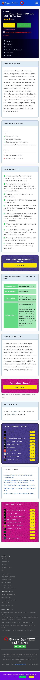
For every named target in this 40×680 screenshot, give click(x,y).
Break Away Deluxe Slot (15, 535)
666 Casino (11, 447)
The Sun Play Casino (8, 576)
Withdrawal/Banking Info (13, 50)
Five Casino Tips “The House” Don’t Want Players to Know (20, 489)
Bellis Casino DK (13, 456)
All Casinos (5, 559)
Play (32, 432)
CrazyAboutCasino (20, 664)
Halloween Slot (13, 538)
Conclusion (9, 53)
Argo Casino (12, 432)
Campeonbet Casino (14, 444)
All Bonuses (5, 561)
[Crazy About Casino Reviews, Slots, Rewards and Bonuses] (9, 3)
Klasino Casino (6, 585)
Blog (2, 570)
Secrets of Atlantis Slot (16, 510)
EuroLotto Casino (14, 453)
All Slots (4, 564)
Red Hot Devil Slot (14, 522)
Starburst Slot (13, 519)
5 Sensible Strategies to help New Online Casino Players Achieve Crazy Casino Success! (19, 481)
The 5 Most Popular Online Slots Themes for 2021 (19, 485)
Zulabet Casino (13, 450)
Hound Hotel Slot (14, 529)
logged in (15, 411)
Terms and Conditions (9, 29)
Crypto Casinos (6, 567)
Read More (22, 676)
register (12, 414)
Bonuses (8, 47)
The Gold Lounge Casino (16, 438)
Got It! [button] (31, 676)
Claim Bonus (24, 25)
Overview (8, 41)
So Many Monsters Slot (16, 516)
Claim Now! (20, 265)
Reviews (8, 55)
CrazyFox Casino (13, 460)
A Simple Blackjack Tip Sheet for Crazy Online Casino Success (18, 476)
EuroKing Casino (13, 435)
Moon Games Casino (14, 441)
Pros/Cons (9, 44)
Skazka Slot (11, 532)
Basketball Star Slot (15, 525)
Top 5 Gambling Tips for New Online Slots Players (19, 493)
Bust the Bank (12, 513)
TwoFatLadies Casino (8, 588)
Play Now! (9, 25)
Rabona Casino (6, 582)
